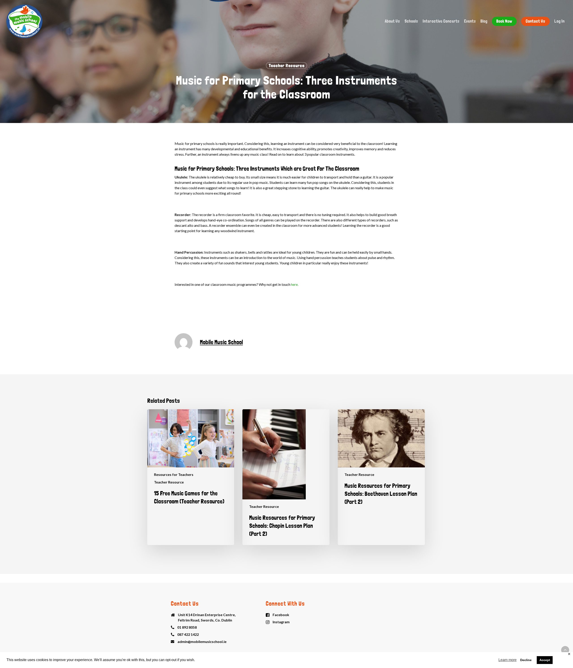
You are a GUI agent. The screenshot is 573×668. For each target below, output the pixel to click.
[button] (565, 650)
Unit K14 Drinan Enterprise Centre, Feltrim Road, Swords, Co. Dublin (207, 617)
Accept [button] (544, 660)
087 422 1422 (188, 634)
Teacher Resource (286, 65)
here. (294, 284)
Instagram (281, 622)
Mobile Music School (221, 342)
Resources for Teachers (173, 474)
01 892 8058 (187, 627)
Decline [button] (526, 660)
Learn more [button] (507, 660)
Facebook (281, 615)
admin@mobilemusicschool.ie (202, 641)
